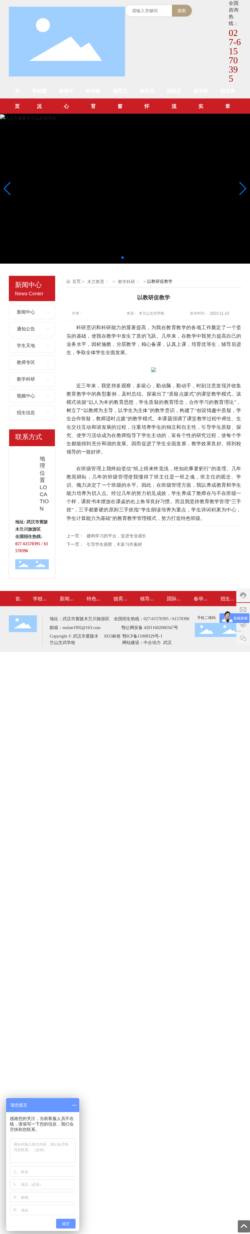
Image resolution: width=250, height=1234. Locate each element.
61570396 (180, 619)
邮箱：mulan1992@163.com (75, 627)
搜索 (181, 10)
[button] (122, 257)
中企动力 (152, 642)
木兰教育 (95, 281)
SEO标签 (112, 636)
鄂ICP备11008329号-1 (142, 636)
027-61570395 (235, 56)
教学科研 (126, 281)
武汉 (167, 642)
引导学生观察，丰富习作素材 (114, 544)
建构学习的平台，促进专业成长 (116, 536)
